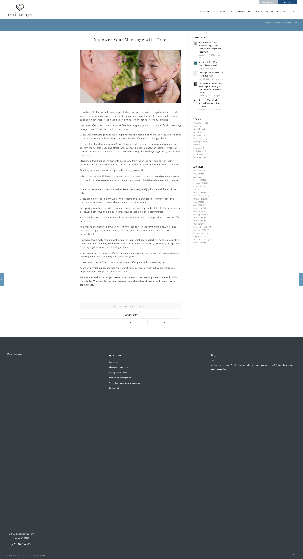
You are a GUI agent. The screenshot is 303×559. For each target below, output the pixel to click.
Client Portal (287, 2)
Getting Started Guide (118, 372)
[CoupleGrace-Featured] (130, 76)
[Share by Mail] (164, 322)
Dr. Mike (197, 132)
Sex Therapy (198, 154)
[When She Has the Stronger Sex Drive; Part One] (2, 279)
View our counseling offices (120, 377)
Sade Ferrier (198, 151)
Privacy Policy (114, 388)
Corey (196, 126)
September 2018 (200, 227)
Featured (197, 135)
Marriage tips (199, 141)
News (195, 144)
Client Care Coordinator (118, 367)
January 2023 (199, 199)
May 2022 (197, 202)
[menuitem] (209, 11)
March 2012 (198, 242)
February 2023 (199, 195)
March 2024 (198, 180)
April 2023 (197, 189)
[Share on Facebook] (97, 322)
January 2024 (199, 183)
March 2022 (198, 208)
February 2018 (199, 230)
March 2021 (198, 217)
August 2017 (198, 236)
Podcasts (197, 148)
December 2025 (200, 170)
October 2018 (199, 224)
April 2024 (197, 177)
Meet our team (221, 369)
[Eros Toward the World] (301, 279)
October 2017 (199, 233)
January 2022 (199, 214)
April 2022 (197, 205)
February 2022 (199, 211)
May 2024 (197, 173)
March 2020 (198, 220)
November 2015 (200, 239)
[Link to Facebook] (294, 555)
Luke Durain (198, 138)
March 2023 (198, 192)
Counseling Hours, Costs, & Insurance (124, 383)
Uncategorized (200, 157)
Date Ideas (198, 129)
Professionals (268, 2)
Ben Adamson (199, 123)
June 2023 (197, 186)
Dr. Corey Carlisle (140, 306)
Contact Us (113, 362)
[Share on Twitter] (130, 322)
